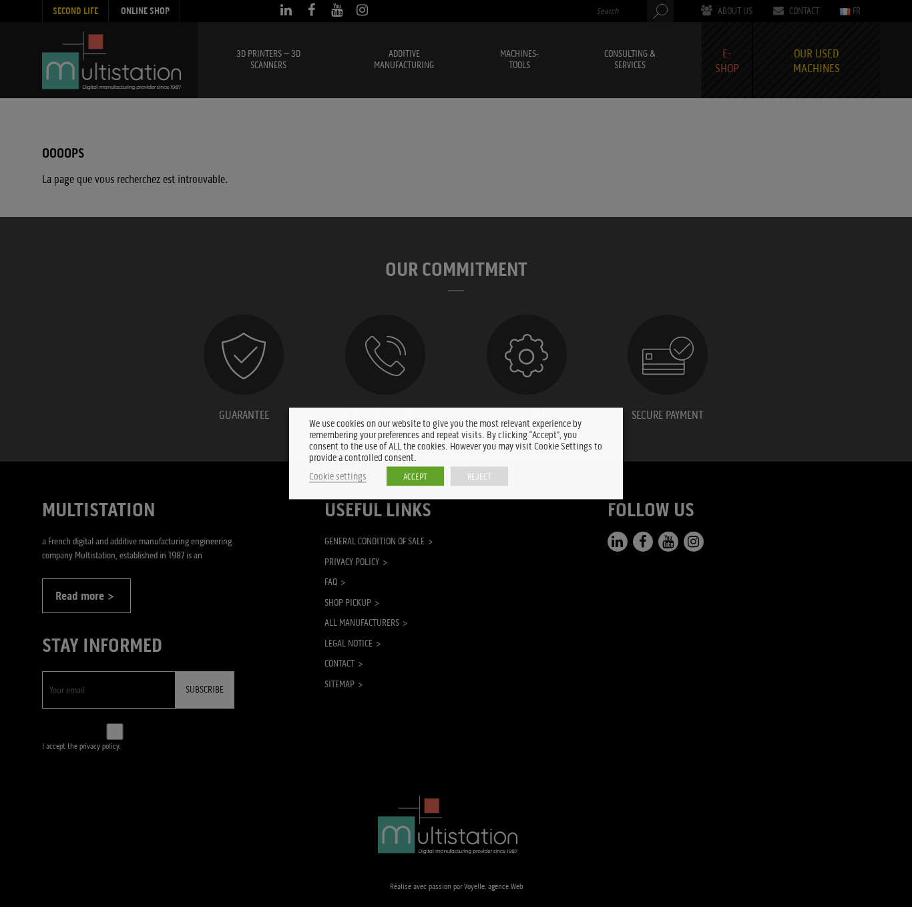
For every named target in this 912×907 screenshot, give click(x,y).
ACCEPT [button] (415, 477)
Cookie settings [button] (338, 476)
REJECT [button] (479, 477)
